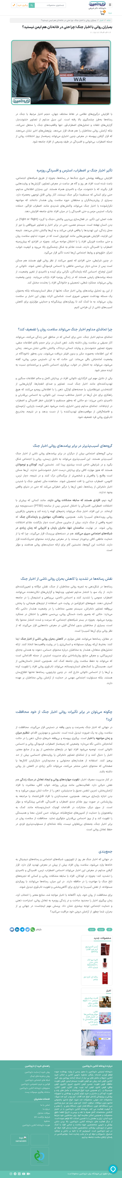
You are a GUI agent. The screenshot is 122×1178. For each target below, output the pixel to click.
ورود (110, 12)
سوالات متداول (43, 1113)
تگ (109, 929)
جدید (101, 929)
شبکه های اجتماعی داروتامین (37, 1080)
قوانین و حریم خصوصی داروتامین (35, 1084)
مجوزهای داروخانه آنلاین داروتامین (35, 1088)
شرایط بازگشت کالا (42, 1117)
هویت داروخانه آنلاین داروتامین (36, 1125)
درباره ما (46, 1109)
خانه (109, 20)
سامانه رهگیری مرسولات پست (37, 1092)
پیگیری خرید (22, 5)
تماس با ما (45, 1105)
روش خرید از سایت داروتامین (37, 1072)
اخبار (101, 20)
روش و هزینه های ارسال (40, 1076)
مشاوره (47, 1121)
